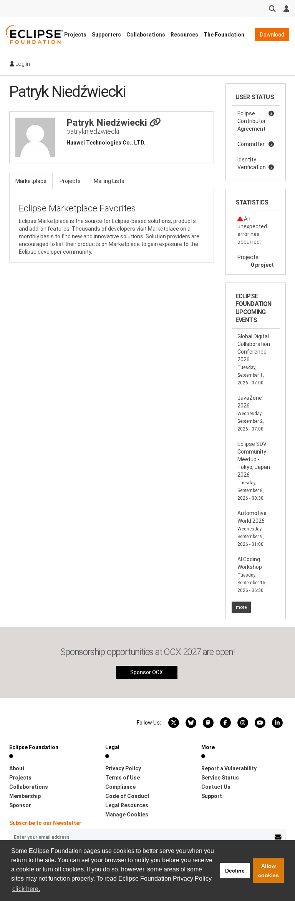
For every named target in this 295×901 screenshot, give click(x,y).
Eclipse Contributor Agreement (251, 121)
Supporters (106, 35)
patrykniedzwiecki (92, 131)
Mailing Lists (109, 181)
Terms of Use (122, 778)
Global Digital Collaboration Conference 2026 (253, 359)
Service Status (220, 778)
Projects (75, 35)
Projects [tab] (70, 181)
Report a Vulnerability (229, 768)
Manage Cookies (126, 814)
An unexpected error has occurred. (252, 230)
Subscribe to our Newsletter (45, 823)
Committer (251, 144)
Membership (25, 796)
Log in (22, 64)
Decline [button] (235, 871)
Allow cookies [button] (268, 870)
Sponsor (20, 805)
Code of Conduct (127, 796)
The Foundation (224, 35)
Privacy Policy (123, 768)
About (17, 768)
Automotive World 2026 (252, 528)
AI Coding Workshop (252, 574)
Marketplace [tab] (30, 181)
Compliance (120, 787)
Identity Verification (251, 163)
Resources (184, 35)
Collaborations (145, 35)
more (241, 607)
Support (211, 796)
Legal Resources (126, 805)
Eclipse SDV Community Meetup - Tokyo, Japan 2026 (253, 471)
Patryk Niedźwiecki (107, 122)
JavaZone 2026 (250, 413)
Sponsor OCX (146, 672)
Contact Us (215, 787)
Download (272, 35)
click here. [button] (26, 889)
